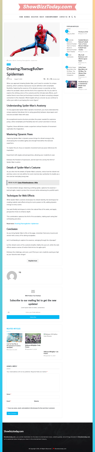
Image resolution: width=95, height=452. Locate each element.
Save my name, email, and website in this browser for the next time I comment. (31, 408)
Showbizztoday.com (60, 448)
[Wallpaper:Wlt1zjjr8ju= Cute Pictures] (51, 341)
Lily (20, 272)
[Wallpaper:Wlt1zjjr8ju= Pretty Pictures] (33, 338)
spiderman (33, 261)
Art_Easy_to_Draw (83, 32)
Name (9, 394)
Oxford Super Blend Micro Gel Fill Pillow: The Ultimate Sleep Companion (82, 71)
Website (36, 401)
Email (9, 401)
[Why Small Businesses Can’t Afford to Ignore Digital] (72, 57)
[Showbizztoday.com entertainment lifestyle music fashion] (72, 84)
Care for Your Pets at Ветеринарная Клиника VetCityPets (14, 345)
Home (21, 17)
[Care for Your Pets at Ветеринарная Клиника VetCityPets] (14, 337)
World (14, 60)
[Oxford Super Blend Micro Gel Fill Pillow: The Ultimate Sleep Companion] (72, 71)
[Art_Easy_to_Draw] (72, 34)
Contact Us (63, 17)
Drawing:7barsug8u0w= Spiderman (27, 223)
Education (34, 17)
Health (42, 17)
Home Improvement (51, 17)
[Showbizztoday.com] (47, 7)
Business (27, 17)
